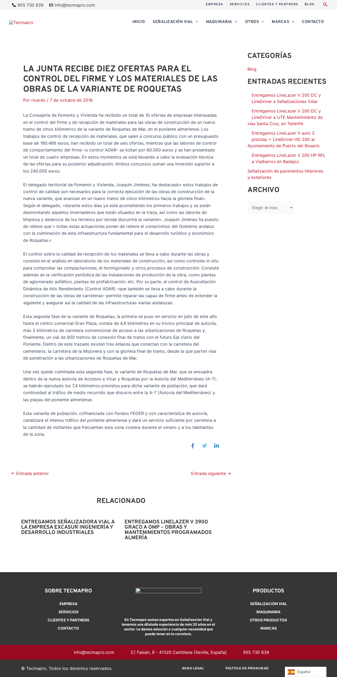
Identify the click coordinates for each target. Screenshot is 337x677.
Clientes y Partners (68, 620)
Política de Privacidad (247, 668)
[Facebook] (192, 445)
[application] (195, 22)
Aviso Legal (193, 668)
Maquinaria (268, 612)
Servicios (68, 612)
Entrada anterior (30, 473)
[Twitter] (204, 445)
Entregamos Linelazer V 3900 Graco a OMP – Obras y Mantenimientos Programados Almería (168, 530)
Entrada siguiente (211, 473)
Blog (251, 69)
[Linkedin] (216, 445)
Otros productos (268, 620)
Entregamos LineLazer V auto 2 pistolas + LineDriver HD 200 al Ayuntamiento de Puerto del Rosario (283, 139)
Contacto (68, 628)
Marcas (268, 628)
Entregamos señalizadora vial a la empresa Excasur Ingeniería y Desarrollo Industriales (68, 527)
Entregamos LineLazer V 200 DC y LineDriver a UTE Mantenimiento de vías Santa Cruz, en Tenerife (285, 117)
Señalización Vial (268, 603)
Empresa (68, 603)
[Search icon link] (325, 5)
